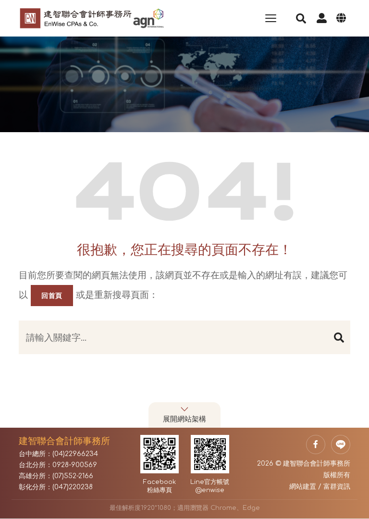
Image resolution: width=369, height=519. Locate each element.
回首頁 (51, 295)
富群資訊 (336, 486)
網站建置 (302, 486)
